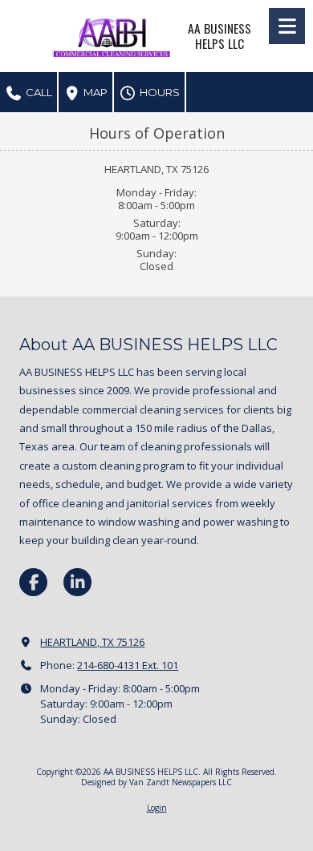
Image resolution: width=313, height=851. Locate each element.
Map (94, 92)
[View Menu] (287, 26)
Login (157, 807)
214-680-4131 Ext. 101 (127, 665)
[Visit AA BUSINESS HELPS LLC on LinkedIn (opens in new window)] (77, 582)
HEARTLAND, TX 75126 (92, 642)
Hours (158, 92)
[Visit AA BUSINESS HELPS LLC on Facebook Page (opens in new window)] (33, 582)
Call (37, 92)
